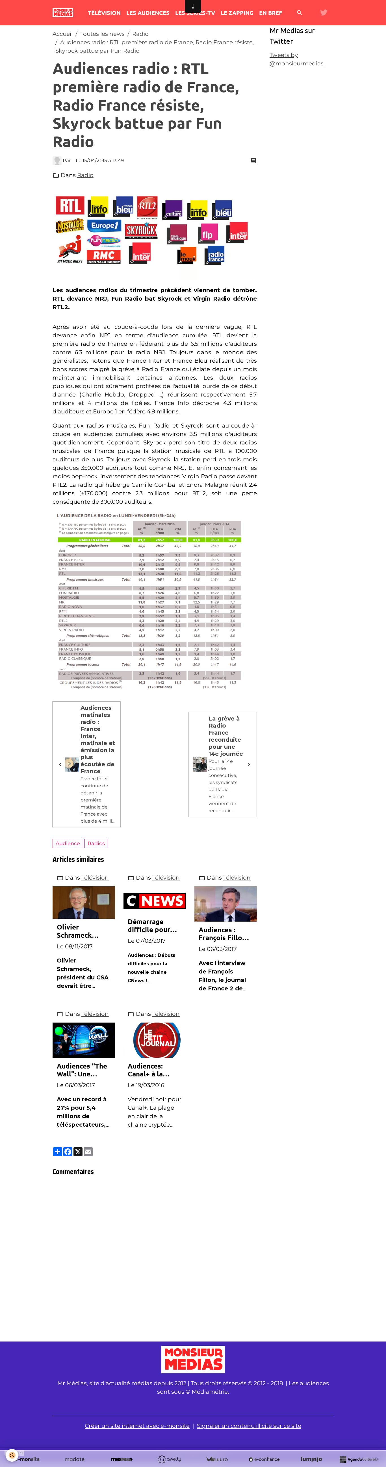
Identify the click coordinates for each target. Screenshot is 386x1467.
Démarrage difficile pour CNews (149, 926)
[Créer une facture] (217, 1459)
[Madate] (74, 1459)
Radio (140, 33)
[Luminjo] (311, 1459)
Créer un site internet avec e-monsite (137, 1425)
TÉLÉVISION (104, 12)
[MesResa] (122, 1459)
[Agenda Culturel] (359, 1459)
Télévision (95, 877)
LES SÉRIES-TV (195, 12)
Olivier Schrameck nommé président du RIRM (77, 931)
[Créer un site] (27, 1459)
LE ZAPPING (237, 12)
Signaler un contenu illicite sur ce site (249, 1425)
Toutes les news (102, 33)
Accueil (63, 33)
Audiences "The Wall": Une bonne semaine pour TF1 (82, 1070)
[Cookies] (12, 1455)
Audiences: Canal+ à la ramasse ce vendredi (145, 1070)
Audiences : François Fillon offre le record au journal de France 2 (222, 934)
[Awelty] (169, 1459)
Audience (68, 843)
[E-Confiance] (264, 1459)
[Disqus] (155, 1260)
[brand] (64, 12)
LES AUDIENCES (148, 12)
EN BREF (270, 12)
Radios (96, 843)
